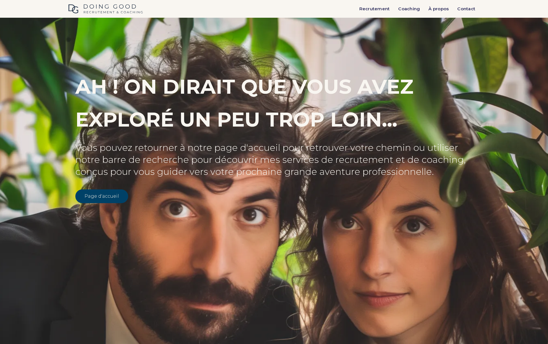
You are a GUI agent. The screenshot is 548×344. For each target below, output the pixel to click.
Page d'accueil (101, 196)
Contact (466, 8)
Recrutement (374, 8)
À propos (438, 8)
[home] (105, 8)
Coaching (409, 8)
